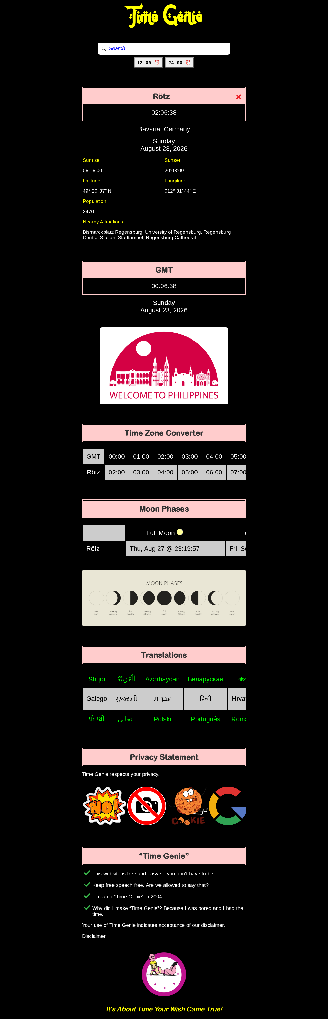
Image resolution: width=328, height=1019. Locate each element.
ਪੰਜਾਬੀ (97, 718)
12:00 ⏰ (148, 62)
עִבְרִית (162, 698)
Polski (162, 719)
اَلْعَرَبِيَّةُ (126, 679)
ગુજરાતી (126, 698)
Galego (96, 698)
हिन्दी (205, 698)
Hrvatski (243, 698)
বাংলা (243, 679)
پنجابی (126, 719)
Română (243, 719)
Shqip (96, 679)
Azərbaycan (162, 679)
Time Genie (164, 16)
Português (205, 719)
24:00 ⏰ (179, 62)
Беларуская (205, 679)
